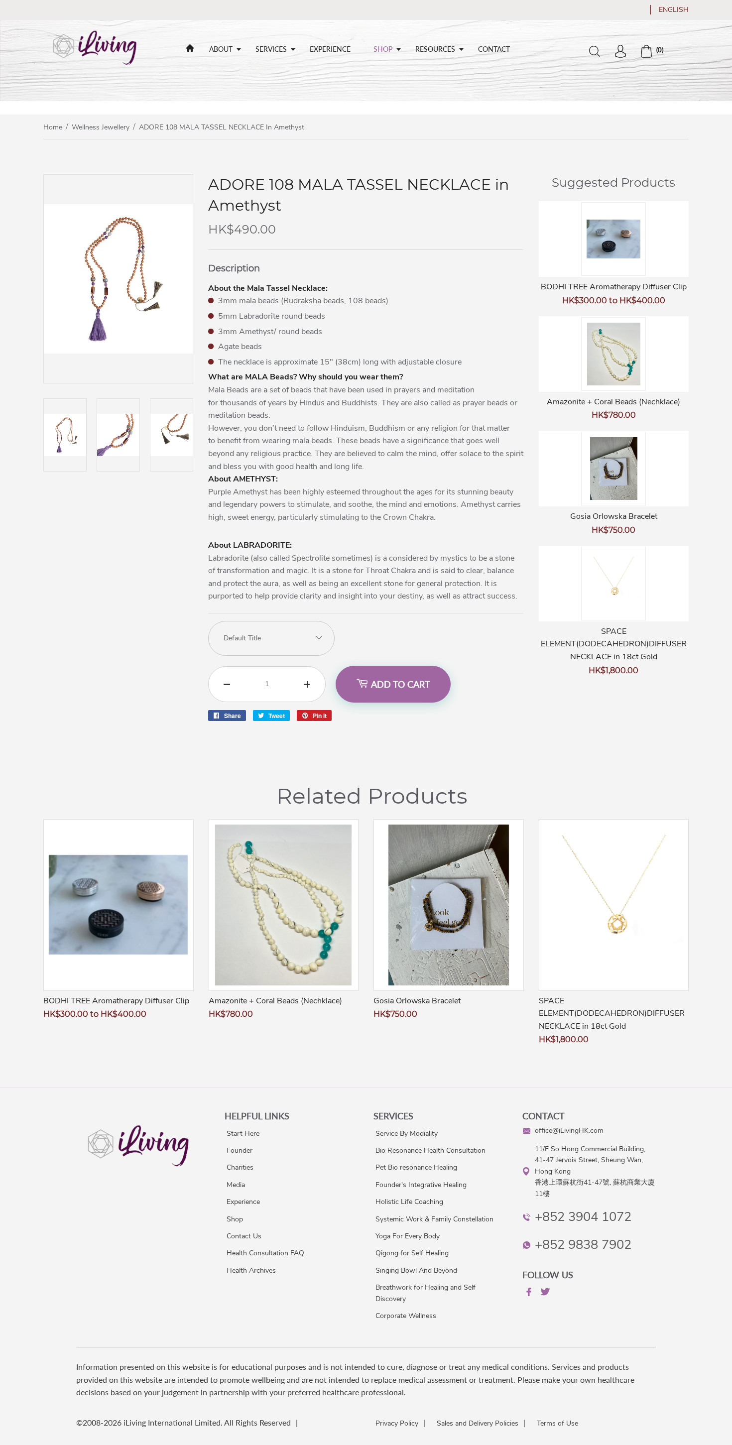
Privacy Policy (396, 1423)
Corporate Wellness (405, 1316)
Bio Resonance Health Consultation (430, 1150)
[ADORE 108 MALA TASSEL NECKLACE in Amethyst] (118, 380)
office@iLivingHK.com (569, 1130)
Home (52, 127)
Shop (382, 49)
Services (271, 49)
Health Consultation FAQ (265, 1253)
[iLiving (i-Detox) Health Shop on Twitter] (544, 1293)
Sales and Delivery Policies (477, 1423)
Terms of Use (557, 1423)
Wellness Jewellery (100, 127)
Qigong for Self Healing (412, 1253)
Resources (435, 49)
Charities (240, 1167)
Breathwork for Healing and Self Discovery (425, 1293)
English (674, 9)
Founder (239, 1150)
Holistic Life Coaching (409, 1201)
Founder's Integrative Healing (421, 1185)
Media (236, 1185)
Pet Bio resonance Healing (416, 1167)
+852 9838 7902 (583, 1244)
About (221, 49)
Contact (494, 49)
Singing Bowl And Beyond (416, 1270)
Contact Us (244, 1236)
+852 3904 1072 (583, 1216)
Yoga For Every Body (407, 1236)
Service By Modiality (406, 1133)
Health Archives (251, 1270)
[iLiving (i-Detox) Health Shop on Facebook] (527, 1294)
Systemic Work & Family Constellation (434, 1219)
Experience (330, 49)
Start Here (243, 1133)
